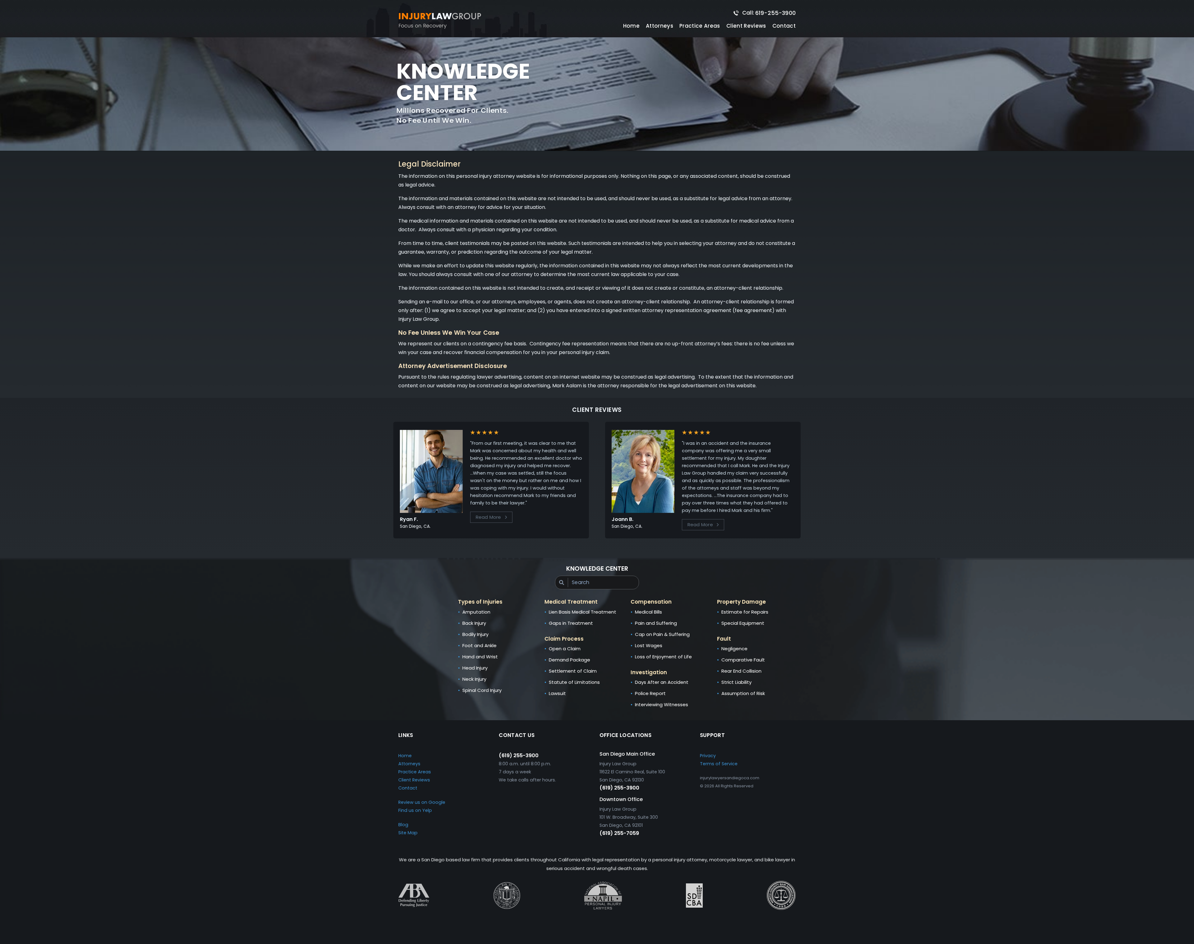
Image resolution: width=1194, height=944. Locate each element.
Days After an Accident (661, 682)
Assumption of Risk (743, 693)
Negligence (734, 648)
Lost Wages (648, 645)
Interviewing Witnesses (661, 704)
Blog (403, 825)
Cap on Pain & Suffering (662, 634)
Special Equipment (742, 623)
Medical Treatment (571, 602)
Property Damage (741, 602)
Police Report (650, 693)
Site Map (408, 833)
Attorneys (659, 26)
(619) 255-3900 (519, 755)
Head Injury (475, 668)
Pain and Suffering (656, 623)
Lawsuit (557, 693)
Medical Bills (648, 612)
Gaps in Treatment (571, 623)
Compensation (651, 602)
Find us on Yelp (415, 810)
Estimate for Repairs (744, 612)
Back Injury (474, 623)
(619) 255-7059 (619, 833)
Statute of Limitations (574, 682)
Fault (724, 638)
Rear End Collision (741, 671)
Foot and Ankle (479, 645)
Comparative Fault (743, 659)
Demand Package (569, 659)
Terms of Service (719, 764)
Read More (488, 517)
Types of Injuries (480, 602)
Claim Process (564, 638)
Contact (784, 26)
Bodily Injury (475, 634)
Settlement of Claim (573, 671)
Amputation (476, 612)
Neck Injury (474, 679)
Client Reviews (746, 26)
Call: (769, 13)
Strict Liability (736, 682)
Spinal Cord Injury (482, 690)
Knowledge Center (597, 568)
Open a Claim (565, 648)
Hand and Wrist (480, 656)
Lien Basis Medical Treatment (582, 612)
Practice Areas (414, 772)
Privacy (708, 756)
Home (631, 26)
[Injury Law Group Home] (441, 21)
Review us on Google (421, 802)
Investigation (649, 672)
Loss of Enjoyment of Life (663, 656)
